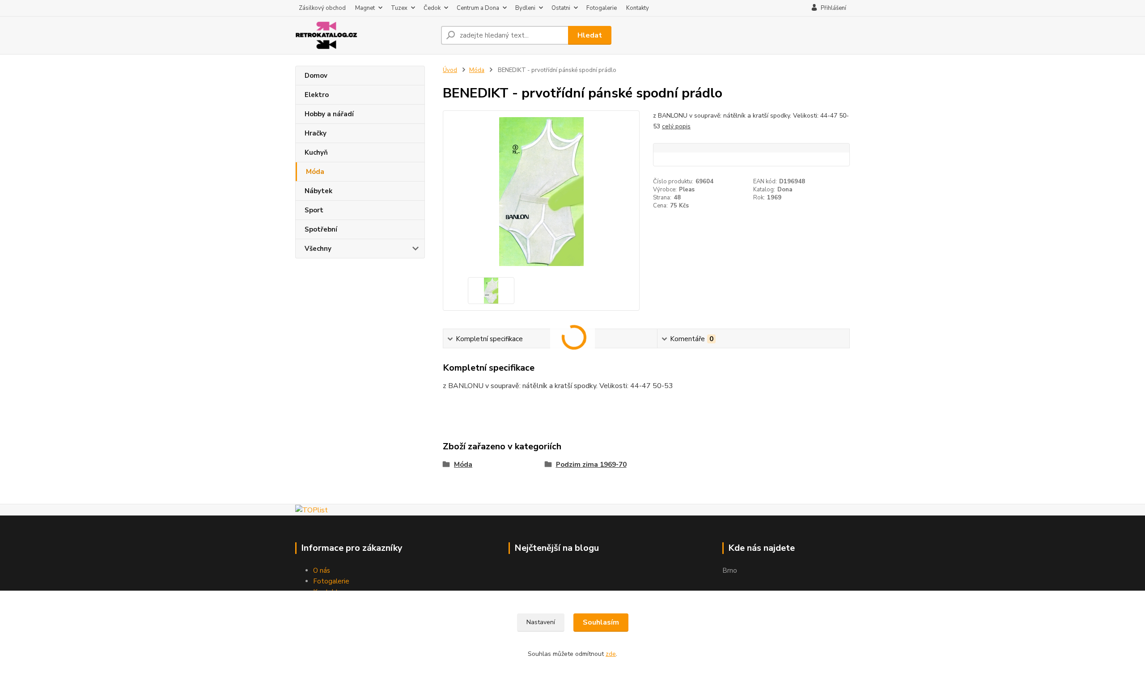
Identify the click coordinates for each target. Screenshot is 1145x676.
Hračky (316, 133)
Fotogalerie (601, 8)
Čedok (432, 8)
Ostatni (560, 8)
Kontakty (637, 8)
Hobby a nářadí (329, 114)
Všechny (318, 248)
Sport (314, 210)
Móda (315, 171)
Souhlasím (601, 622)
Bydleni (525, 8)
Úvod (450, 70)
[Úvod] (364, 35)
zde (611, 654)
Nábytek (318, 190)
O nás (321, 570)
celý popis (676, 126)
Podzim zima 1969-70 (591, 464)
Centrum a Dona (478, 8)
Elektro (317, 94)
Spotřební (321, 229)
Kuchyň (316, 152)
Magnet (365, 8)
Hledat (589, 35)
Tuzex (399, 8)
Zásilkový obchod (322, 8)
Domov (316, 75)
